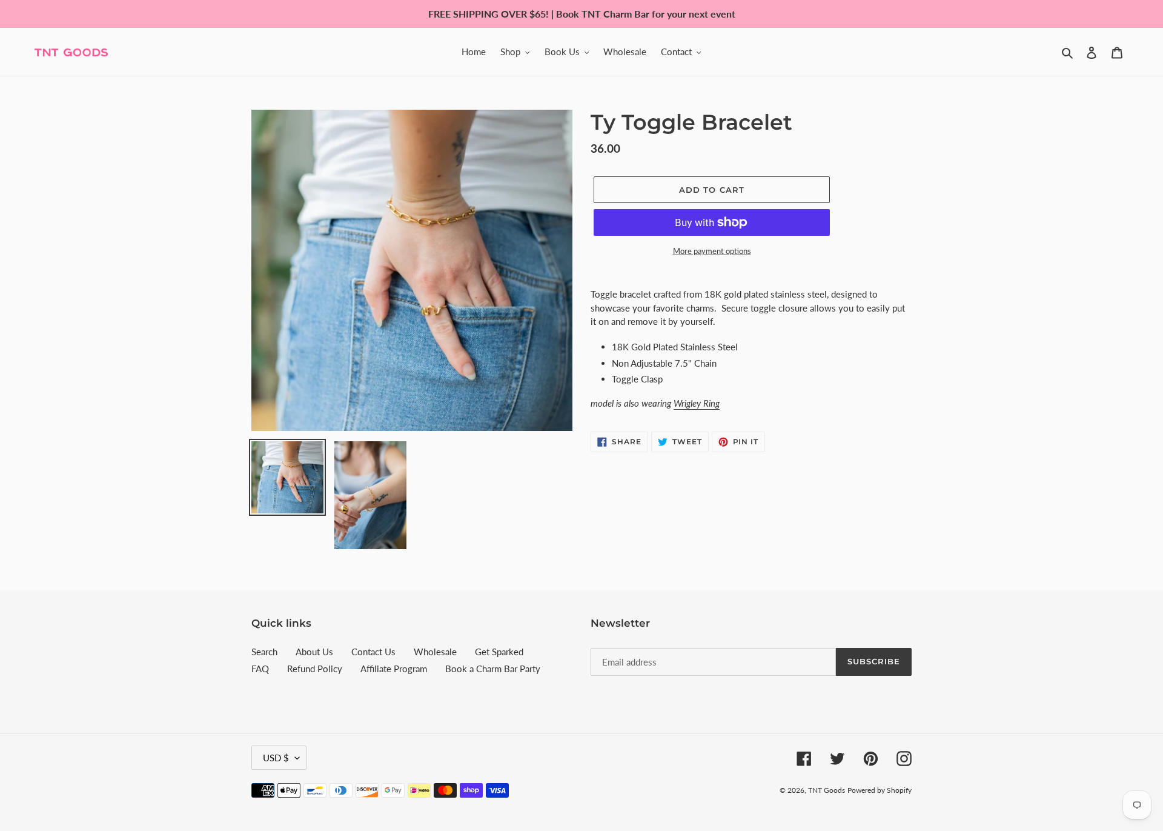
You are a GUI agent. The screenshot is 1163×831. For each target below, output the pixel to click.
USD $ (276, 757)
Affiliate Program (393, 668)
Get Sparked (499, 651)
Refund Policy (314, 668)
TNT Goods (826, 790)
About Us (314, 651)
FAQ (260, 668)
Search (264, 651)
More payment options (712, 251)
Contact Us (373, 651)
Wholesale (435, 651)
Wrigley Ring (697, 403)
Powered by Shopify (879, 790)
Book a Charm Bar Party (492, 668)
